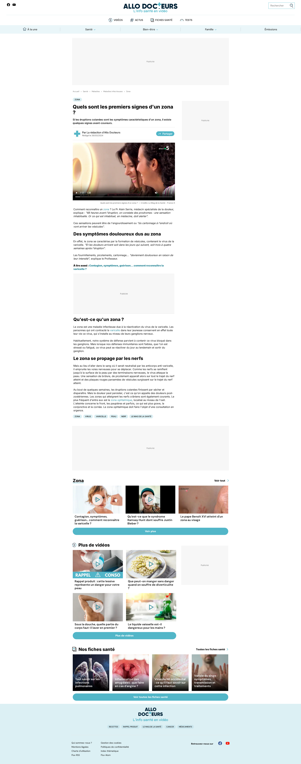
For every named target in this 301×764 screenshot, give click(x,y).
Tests (188, 20)
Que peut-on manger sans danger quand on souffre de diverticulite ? (151, 584)
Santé (88, 29)
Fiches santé (163, 20)
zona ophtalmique (121, 400)
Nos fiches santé (97, 649)
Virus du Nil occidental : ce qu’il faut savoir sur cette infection (170, 682)
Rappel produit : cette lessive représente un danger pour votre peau (97, 584)
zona (106, 209)
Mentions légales (79, 746)
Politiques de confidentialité (115, 746)
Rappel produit (130, 727)
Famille (209, 29)
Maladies (96, 91)
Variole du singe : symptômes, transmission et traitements (205, 681)
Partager (167, 133)
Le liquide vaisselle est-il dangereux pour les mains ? (146, 626)
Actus (139, 20)
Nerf (123, 416)
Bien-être (149, 29)
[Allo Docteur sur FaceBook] (8, 4)
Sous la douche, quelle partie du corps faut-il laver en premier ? (96, 626)
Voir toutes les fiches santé (150, 697)
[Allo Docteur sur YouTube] (228, 743)
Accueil (76, 91)
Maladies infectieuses (113, 91)
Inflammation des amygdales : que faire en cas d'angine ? (129, 682)
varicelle (115, 330)
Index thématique (110, 751)
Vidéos (118, 20)
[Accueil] (150, 714)
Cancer (170, 727)
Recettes (113, 727)
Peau (113, 416)
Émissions (271, 29)
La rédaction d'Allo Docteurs (103, 132)
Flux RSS (75, 755)
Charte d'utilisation (80, 751)
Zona (128, 91)
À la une (32, 29)
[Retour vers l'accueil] (150, 7)
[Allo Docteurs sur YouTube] (14, 4)
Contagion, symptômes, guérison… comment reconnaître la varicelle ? (97, 520)
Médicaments (185, 727)
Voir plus (150, 531)
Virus (88, 416)
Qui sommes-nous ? (81, 742)
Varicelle (101, 416)
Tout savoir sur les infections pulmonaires (87, 682)
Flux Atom (106, 755)
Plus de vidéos (94, 545)
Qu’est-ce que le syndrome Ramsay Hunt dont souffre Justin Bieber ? (149, 520)
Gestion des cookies (111, 742)
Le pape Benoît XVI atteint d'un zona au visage (201, 518)
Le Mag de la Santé (141, 416)
